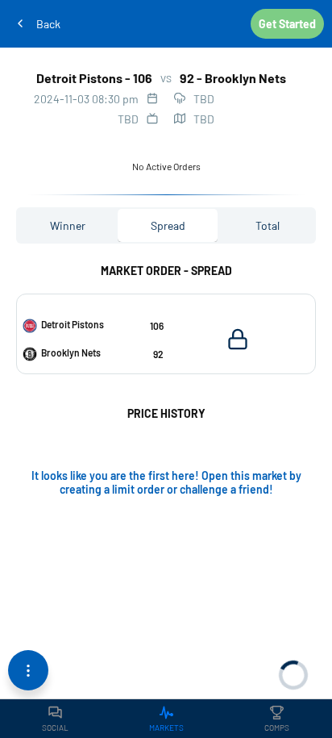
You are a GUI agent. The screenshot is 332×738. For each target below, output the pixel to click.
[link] (55, 718)
